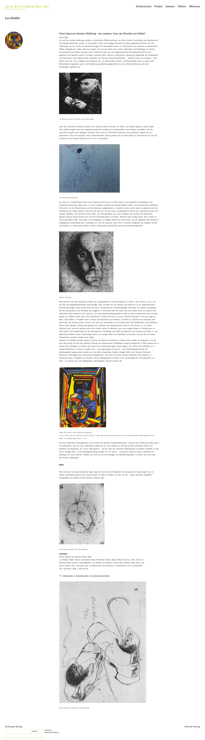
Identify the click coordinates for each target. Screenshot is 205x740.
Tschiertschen (143, 6)
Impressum (47, 730)
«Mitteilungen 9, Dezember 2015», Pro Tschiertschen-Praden (86, 575)
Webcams (194, 6)
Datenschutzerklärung (51, 732)
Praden (158, 6)
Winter (182, 6)
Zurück (34, 10)
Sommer (170, 6)
